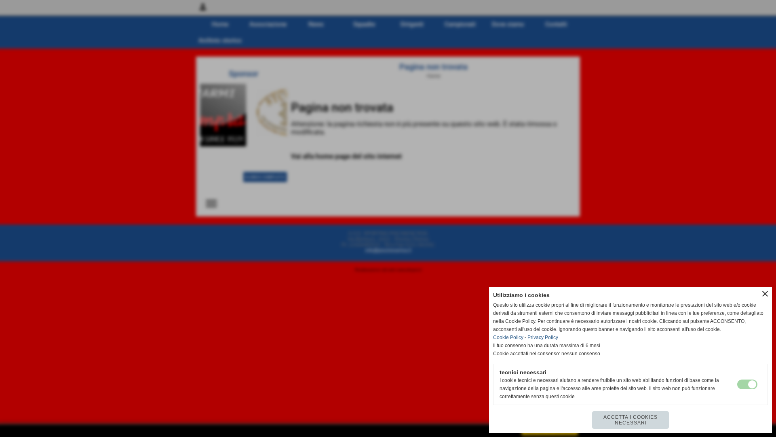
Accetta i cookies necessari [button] (630, 420)
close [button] (765, 294)
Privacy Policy (542, 337)
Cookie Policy (508, 337)
